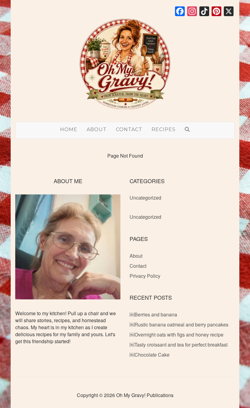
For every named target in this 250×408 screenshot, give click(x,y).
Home (68, 129)
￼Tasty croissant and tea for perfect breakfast (178, 344)
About (97, 129)
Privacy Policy (145, 275)
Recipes (164, 129)
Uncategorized (145, 197)
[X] (229, 11)
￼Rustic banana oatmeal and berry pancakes (179, 324)
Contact (129, 129)
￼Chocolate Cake (150, 354)
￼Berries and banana (153, 314)
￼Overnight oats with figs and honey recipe (176, 334)
